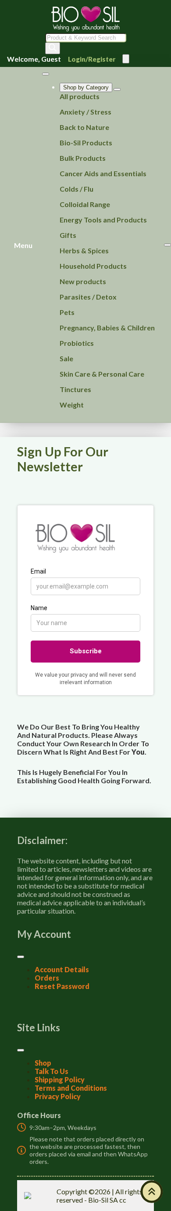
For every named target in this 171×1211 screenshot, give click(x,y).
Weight (72, 404)
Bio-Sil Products (86, 142)
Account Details (62, 969)
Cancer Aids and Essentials (103, 173)
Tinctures (75, 389)
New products (83, 281)
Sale (66, 358)
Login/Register (91, 59)
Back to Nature (84, 127)
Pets (67, 312)
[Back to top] (151, 1191)
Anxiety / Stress (85, 111)
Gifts (68, 235)
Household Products (93, 266)
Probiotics (77, 343)
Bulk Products (83, 158)
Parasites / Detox (88, 297)
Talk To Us (51, 1071)
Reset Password (62, 986)
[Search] (52, 48)
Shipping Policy (60, 1079)
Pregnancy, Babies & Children (107, 327)
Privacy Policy (58, 1096)
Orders (47, 978)
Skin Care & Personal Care (102, 374)
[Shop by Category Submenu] (117, 89)
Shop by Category (86, 87)
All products (80, 96)
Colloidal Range (85, 204)
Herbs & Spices (84, 250)
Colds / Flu (76, 189)
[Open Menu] (125, 58)
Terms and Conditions (71, 1088)
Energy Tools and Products (103, 219)
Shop (43, 1063)
